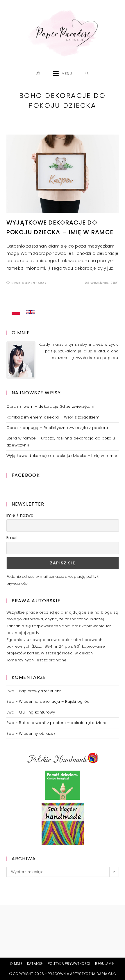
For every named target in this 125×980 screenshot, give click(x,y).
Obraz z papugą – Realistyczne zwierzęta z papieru (57, 427)
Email (12, 538)
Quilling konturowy (37, 712)
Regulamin (105, 963)
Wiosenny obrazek (37, 733)
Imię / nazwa (20, 515)
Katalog (35, 963)
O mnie (16, 963)
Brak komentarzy (29, 282)
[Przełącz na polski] (16, 312)
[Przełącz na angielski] (30, 312)
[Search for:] (86, 74)
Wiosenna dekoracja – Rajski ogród (54, 701)
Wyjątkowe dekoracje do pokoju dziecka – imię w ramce (62, 455)
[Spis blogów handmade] (63, 823)
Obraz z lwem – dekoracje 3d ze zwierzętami (51, 406)
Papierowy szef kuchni (41, 691)
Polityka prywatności (69, 963)
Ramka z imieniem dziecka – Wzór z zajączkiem (53, 417)
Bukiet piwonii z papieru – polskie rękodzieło (62, 722)
